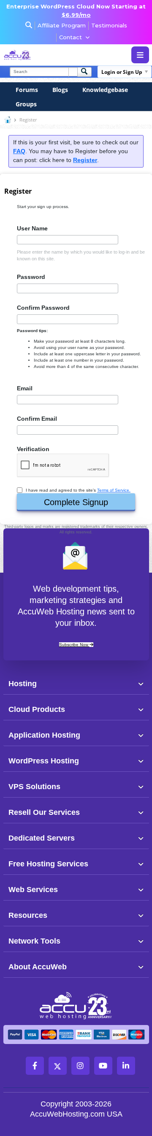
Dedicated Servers (41, 838)
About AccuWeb (37, 967)
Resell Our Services (44, 812)
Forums (27, 90)
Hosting (22, 683)
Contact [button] (70, 37)
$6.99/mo (76, 14)
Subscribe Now (74, 644)
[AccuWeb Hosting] (35, 55)
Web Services (33, 889)
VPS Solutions (34, 786)
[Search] (84, 72)
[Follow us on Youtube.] (103, 1066)
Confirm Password (43, 307)
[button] (90, 683)
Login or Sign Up (121, 72)
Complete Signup (76, 502)
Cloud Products (36, 709)
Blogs (60, 90)
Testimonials (109, 25)
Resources (27, 915)
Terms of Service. (113, 490)
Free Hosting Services (48, 864)
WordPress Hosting (43, 761)
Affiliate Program (62, 25)
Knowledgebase (105, 90)
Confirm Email (37, 418)
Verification (33, 449)
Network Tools (34, 941)
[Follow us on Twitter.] (58, 1066)
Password (31, 276)
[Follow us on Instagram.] (80, 1066)
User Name (32, 228)
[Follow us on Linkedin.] (126, 1066)
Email (25, 388)
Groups (26, 104)
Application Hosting (44, 735)
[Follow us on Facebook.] (35, 1066)
